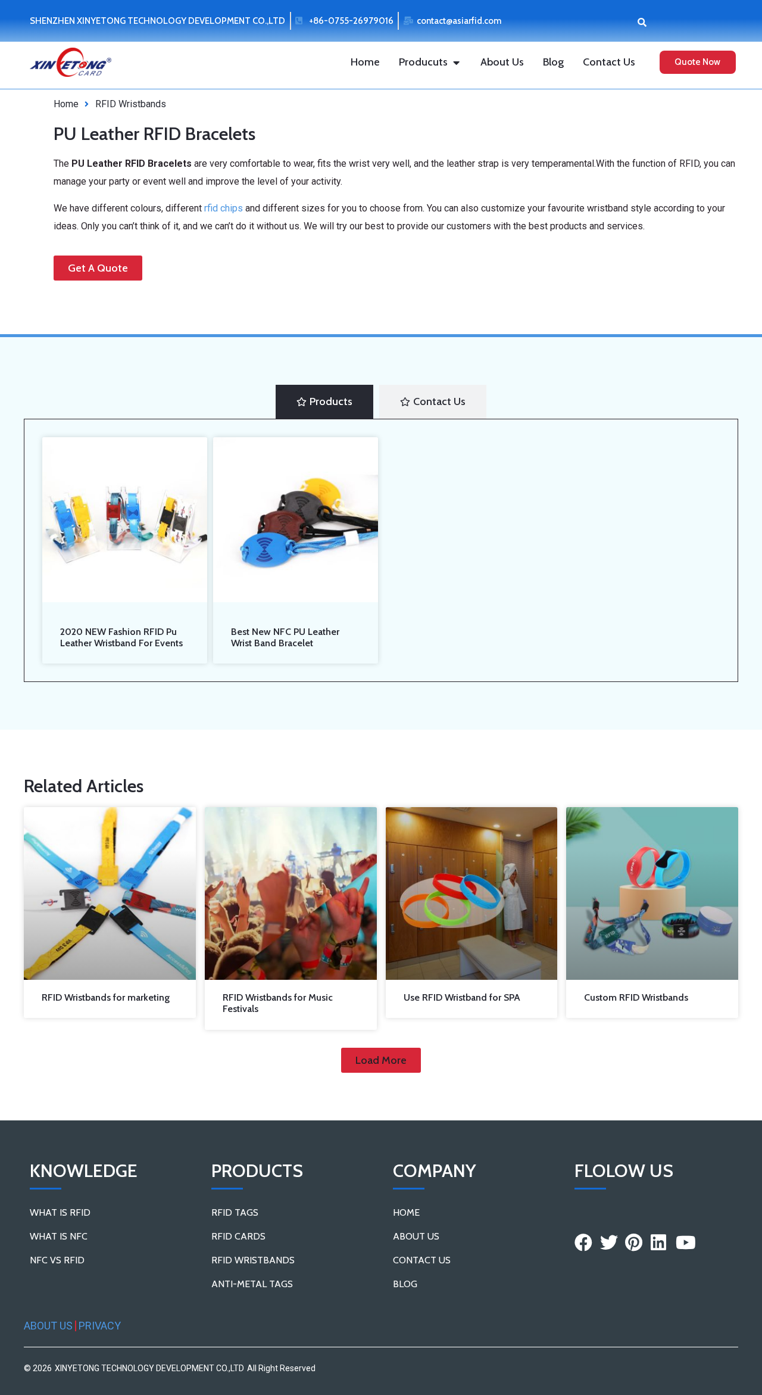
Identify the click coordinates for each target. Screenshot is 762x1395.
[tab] (324, 402)
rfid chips (223, 208)
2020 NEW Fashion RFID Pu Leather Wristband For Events (121, 637)
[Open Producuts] (456, 62)
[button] (642, 21)
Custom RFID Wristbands (636, 997)
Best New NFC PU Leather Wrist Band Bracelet (285, 637)
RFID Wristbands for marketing (106, 997)
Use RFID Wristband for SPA (462, 997)
